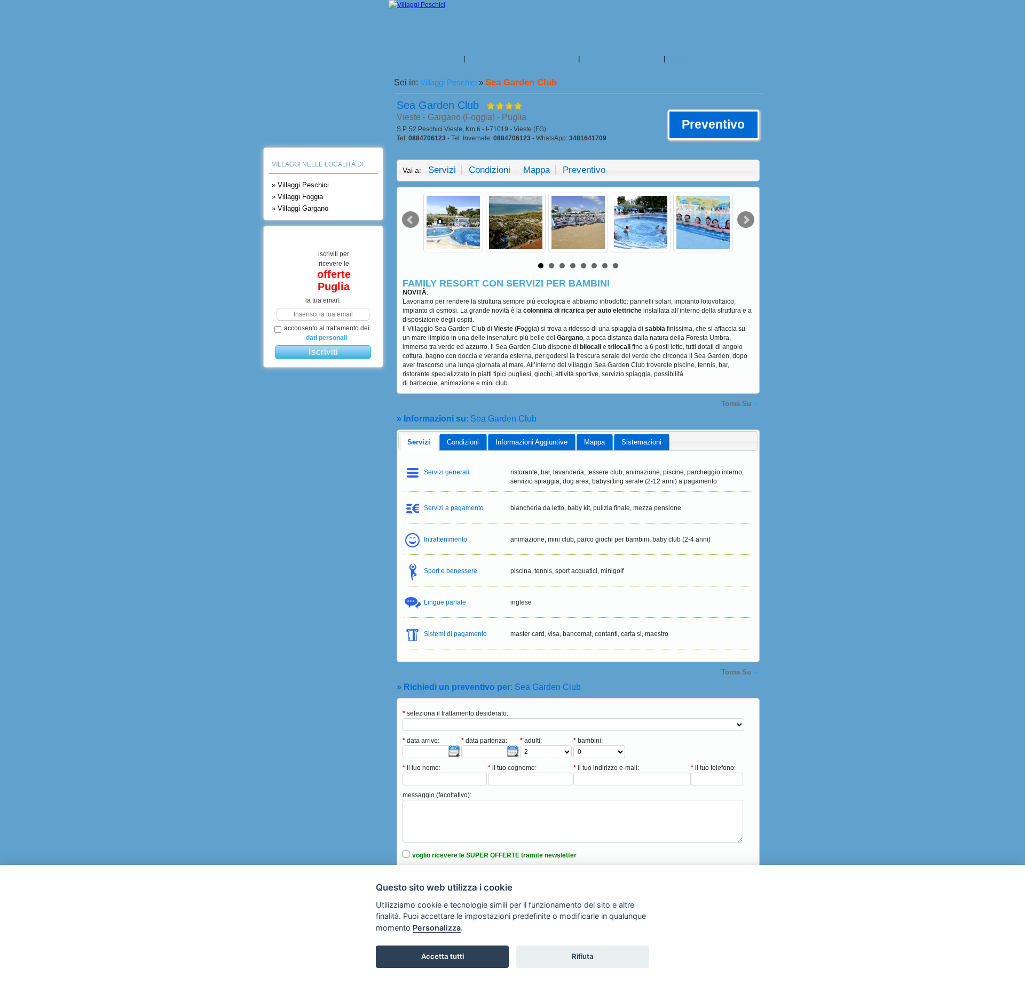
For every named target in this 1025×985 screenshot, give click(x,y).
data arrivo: (421, 740)
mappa (536, 170)
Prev (410, 219)
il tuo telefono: (713, 768)
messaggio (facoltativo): (437, 795)
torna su (736, 404)
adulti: (531, 740)
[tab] (419, 442)
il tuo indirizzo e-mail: (606, 768)
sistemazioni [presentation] (641, 442)
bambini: (588, 740)
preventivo (584, 170)
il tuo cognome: (512, 768)
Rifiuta (583, 956)
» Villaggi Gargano (300, 208)
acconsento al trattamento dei (326, 332)
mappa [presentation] (594, 442)
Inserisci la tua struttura (521, 58)
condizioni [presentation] (463, 442)
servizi (442, 170)
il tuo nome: (421, 768)
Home (442, 58)
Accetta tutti (442, 956)
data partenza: (484, 740)
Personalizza (437, 927)
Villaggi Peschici (448, 82)
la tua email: (323, 300)
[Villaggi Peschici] (417, 5)
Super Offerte (700, 58)
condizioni (489, 170)
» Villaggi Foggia (297, 197)
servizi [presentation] (418, 442)
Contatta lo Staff (621, 58)
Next (745, 219)
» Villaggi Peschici (300, 185)
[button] (713, 125)
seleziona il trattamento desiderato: (455, 713)
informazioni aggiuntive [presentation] (531, 442)
